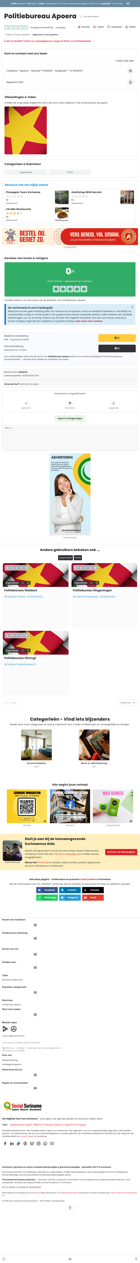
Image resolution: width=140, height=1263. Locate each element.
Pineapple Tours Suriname (23, 192)
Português (80, 1124)
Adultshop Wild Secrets (86, 192)
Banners (70, 407)
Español (69, 1124)
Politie (70, 172)
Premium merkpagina (66, 854)
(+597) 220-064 (125, 60)
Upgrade (114, 407)
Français (48, 1124)
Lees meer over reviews (89, 321)
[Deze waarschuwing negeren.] (132, 307)
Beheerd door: (16, 372)
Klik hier (27, 825)
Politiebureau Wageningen (92, 590)
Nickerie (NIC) (36, 596)
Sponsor (26, 407)
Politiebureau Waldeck (20, 590)
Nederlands (16, 1124)
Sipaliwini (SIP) (15, 82)
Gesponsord (11, 203)
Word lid (43, 862)
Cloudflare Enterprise (67, 1192)
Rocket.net (35, 1192)
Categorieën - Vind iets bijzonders (70, 719)
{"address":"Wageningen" (87, 596)
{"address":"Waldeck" (16, 596)
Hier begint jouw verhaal (70, 785)
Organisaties (26, 172)
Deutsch (59, 1124)
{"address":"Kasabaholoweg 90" (21, 664)
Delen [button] (132, 26)
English (28, 1124)
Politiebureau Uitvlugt (20, 658)
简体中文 (37, 1124)
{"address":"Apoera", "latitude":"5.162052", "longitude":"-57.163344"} (44, 70)
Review (86, 26)
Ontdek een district (11, 1004)
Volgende (125, 702)
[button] (4, 1259)
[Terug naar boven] (70, 1208)
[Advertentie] (70, 247)
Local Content (88, 879)
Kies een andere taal (12, 979)
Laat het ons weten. (21, 384)
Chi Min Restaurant (18, 209)
